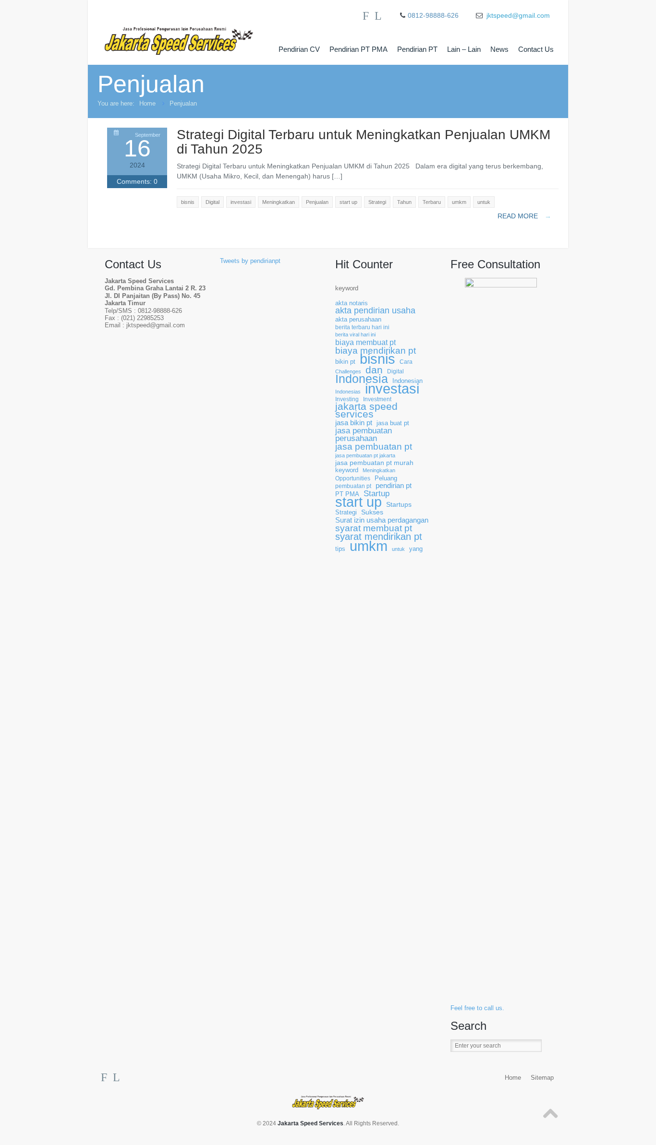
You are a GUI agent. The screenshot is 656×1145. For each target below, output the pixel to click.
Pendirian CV (299, 49)
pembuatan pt (353, 486)
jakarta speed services (366, 410)
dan (374, 369)
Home (147, 103)
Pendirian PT (417, 49)
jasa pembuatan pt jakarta (365, 455)
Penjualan (183, 103)
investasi (392, 389)
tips (340, 549)
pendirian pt (394, 485)
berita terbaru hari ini (362, 327)
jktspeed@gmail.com (518, 15)
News (499, 49)
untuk (398, 549)
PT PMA (347, 494)
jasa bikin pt (353, 423)
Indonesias (348, 391)
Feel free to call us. (477, 1008)
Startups (399, 504)
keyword (346, 288)
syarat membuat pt (373, 528)
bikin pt (345, 361)
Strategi (346, 512)
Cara (406, 361)
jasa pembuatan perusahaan (363, 434)
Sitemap (542, 1077)
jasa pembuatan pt (373, 446)
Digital (395, 371)
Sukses (372, 512)
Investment (377, 399)
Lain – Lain (464, 49)
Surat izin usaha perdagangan (381, 520)
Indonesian (407, 381)
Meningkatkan (379, 470)
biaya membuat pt (365, 342)
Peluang (386, 478)
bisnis (377, 359)
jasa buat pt (393, 423)
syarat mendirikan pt (378, 536)
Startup (376, 493)
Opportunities (352, 478)
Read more (524, 216)
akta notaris (351, 303)
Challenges (348, 371)
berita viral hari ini (355, 334)
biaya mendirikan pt (375, 350)
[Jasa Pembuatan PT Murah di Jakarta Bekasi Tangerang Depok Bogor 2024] (188, 32)
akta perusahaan (358, 319)
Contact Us (536, 49)
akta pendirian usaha (375, 310)
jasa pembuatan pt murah (374, 462)
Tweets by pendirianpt (250, 261)
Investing (347, 399)
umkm (369, 545)
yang (416, 549)
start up (358, 502)
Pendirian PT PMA (358, 49)
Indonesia (361, 378)
